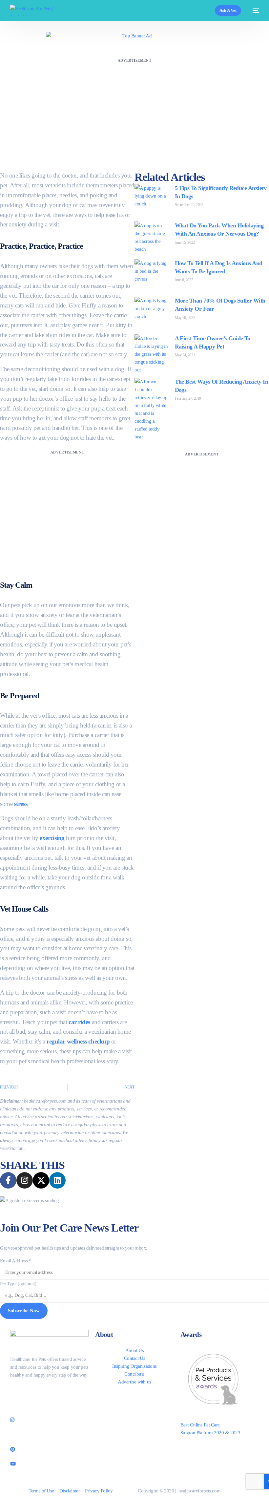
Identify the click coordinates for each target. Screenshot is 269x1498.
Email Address (15, 1260)
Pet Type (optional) (18, 1283)
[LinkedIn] (49, 1434)
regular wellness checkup (78, 1041)
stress (20, 803)
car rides (79, 1022)
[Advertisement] (134, 110)
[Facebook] (49, 1389)
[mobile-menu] (253, 10)
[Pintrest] (49, 1449)
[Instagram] (49, 1419)
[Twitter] (49, 1405)
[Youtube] (49, 1463)
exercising (52, 837)
